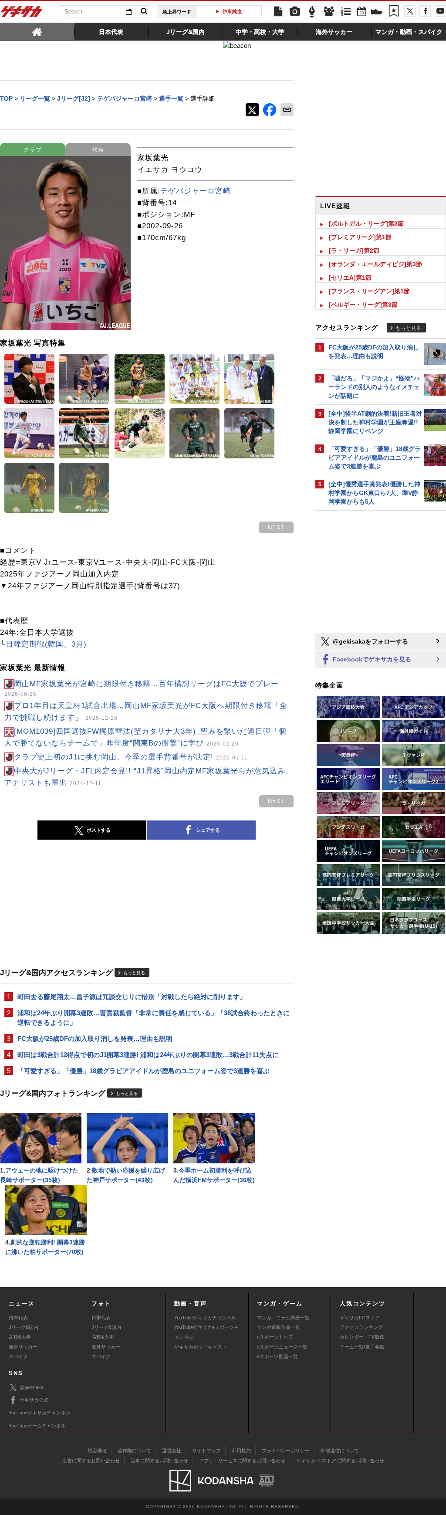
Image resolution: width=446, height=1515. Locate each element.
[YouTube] (440, 11)
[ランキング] (345, 11)
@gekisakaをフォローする (369, 641)
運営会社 (171, 1450)
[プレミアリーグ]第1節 (360, 237)
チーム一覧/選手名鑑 (362, 1346)
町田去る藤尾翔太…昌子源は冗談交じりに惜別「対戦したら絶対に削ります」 (131, 996)
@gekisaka (32, 1387)
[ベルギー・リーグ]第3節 (363, 304)
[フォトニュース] (294, 11)
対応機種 (97, 1450)
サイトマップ (206, 1450)
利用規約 (241, 1450)
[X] (410, 11)
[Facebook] (425, 11)
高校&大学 (20, 1336)
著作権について (134, 1450)
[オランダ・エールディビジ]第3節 (375, 264)
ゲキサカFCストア (360, 1317)
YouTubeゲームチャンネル (37, 1425)
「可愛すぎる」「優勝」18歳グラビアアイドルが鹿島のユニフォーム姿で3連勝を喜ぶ (143, 1070)
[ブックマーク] (393, 11)
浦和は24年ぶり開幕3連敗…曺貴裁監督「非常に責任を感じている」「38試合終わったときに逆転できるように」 (153, 1017)
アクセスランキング (361, 1327)
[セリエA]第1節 (350, 277)
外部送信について (340, 1450)
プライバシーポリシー (286, 1450)
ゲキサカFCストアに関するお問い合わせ (340, 1460)
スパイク (18, 1356)
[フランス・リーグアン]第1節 (369, 291)
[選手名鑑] (328, 11)
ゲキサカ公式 (34, 1400)
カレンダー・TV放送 (362, 1336)
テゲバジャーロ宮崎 (195, 191)
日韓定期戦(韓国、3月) (46, 644)
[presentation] (37, 31)
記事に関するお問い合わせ (159, 1460)
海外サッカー (23, 1346)
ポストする (99, 830)
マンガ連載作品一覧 (278, 1327)
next (276, 527)
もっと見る (134, 972)
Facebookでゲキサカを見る (371, 659)
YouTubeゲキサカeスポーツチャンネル (206, 1332)
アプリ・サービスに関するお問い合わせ (242, 1460)
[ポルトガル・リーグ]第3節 (366, 223)
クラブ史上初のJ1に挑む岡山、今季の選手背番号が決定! (131, 757)
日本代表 (18, 1317)
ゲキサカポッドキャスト (200, 1346)
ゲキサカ (22, 14)
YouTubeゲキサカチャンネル (205, 1317)
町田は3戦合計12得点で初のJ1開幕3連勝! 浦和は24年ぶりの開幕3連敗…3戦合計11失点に (148, 1054)
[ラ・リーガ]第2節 (354, 250)
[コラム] (311, 11)
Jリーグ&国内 (23, 1327)
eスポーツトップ (275, 1336)
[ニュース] (277, 11)
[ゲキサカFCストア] (376, 12)
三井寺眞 (240, 11)
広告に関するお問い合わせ (91, 1460)
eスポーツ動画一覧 (277, 1356)
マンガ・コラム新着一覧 (283, 1317)
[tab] (37, 31)
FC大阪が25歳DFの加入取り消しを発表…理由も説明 (94, 1038)
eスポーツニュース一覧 (282, 1346)
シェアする (208, 830)
